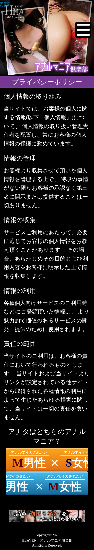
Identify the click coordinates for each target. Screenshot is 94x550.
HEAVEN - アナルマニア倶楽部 (4, 4)
